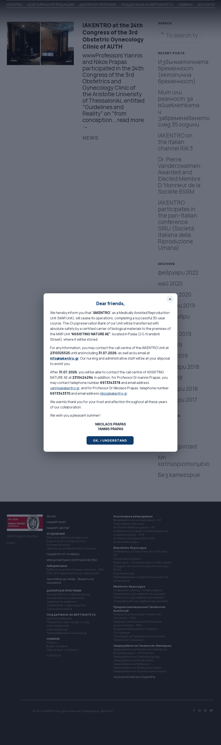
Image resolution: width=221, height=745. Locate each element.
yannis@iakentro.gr (64, 388)
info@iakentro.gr (64, 358)
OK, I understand (110, 440)
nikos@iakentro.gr (113, 393)
